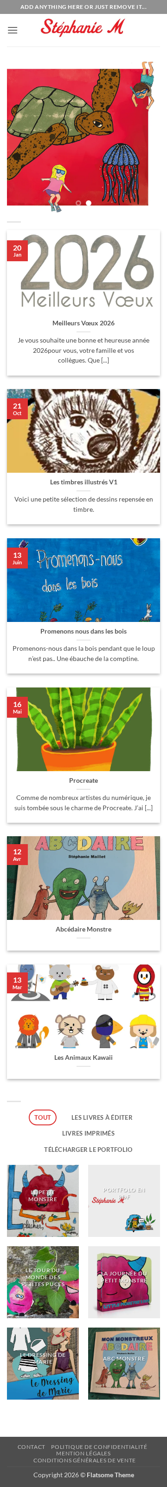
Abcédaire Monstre (83, 929)
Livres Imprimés (88, 1133)
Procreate (83, 780)
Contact (31, 1446)
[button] (12, 30)
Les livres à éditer (102, 1117)
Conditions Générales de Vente (84, 1460)
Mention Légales (83, 1453)
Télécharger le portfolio (88, 1149)
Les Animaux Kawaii (83, 1057)
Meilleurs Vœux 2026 (83, 323)
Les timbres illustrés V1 (83, 482)
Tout (42, 1117)
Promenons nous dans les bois (83, 631)
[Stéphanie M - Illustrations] (83, 30)
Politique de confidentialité (99, 1446)
